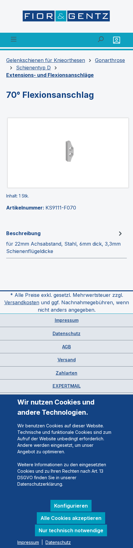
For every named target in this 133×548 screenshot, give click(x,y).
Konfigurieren (71, 506)
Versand (67, 359)
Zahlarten (66, 373)
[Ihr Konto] (117, 40)
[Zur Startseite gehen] (66, 17)
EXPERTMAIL (67, 385)
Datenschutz (66, 333)
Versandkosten (21, 302)
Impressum (67, 320)
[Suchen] (100, 39)
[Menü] (13, 39)
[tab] (65, 241)
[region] (66, 153)
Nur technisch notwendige (71, 530)
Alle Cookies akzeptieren (71, 518)
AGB (66, 346)
